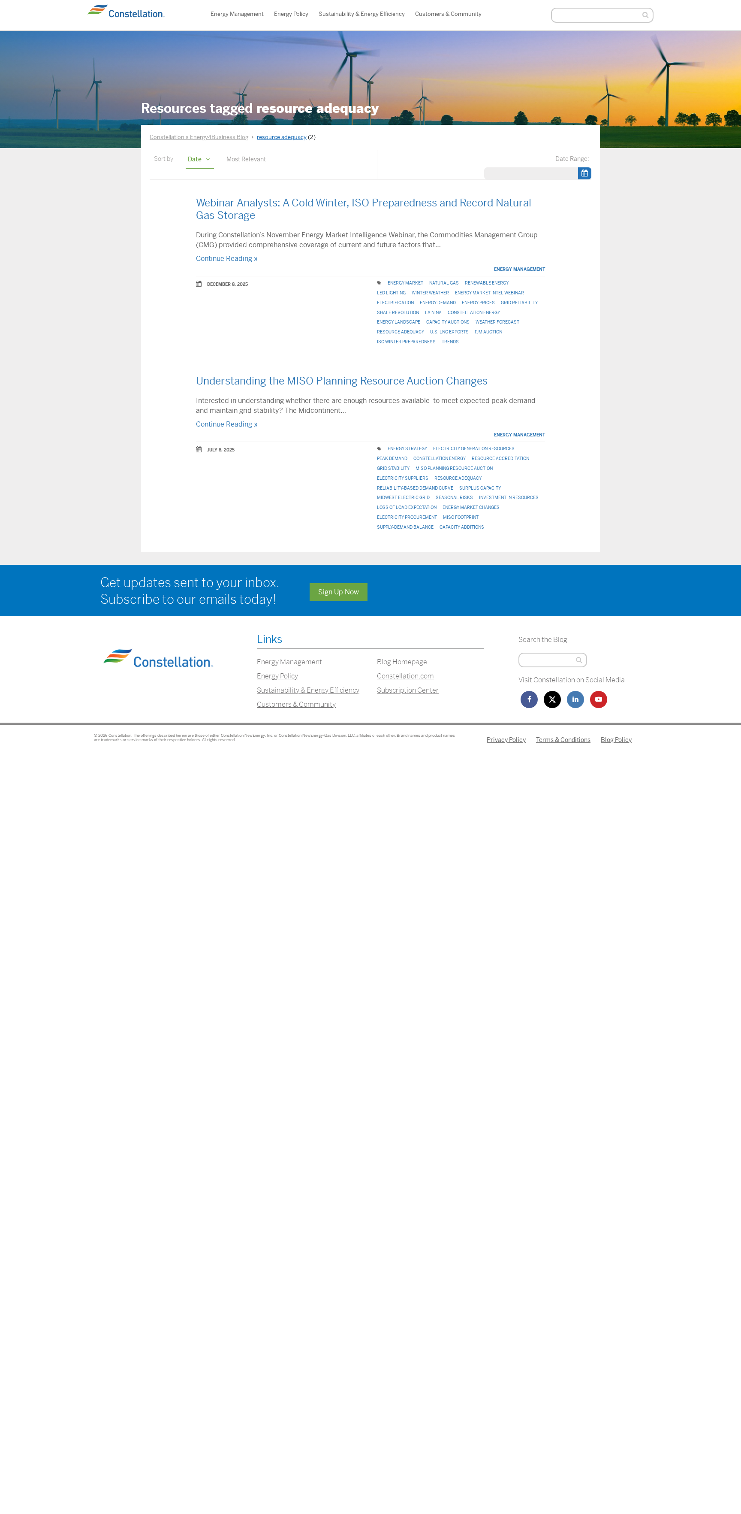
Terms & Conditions (563, 740)
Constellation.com (405, 676)
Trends (450, 342)
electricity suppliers (402, 478)
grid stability (393, 468)
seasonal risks (454, 497)
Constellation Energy (474, 312)
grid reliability (519, 303)
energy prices (478, 303)
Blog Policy (616, 740)
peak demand (392, 458)
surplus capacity (480, 488)
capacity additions (462, 527)
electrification (395, 303)
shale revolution (398, 312)
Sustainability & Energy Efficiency (362, 14)
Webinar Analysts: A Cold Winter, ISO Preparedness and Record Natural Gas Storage (363, 209)
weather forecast (497, 322)
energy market (405, 283)
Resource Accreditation (500, 458)
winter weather (430, 293)
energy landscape (398, 322)
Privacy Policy (506, 740)
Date (195, 159)
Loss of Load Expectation (407, 507)
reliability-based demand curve (415, 488)
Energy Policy (291, 14)
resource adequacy (400, 332)
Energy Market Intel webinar (489, 293)
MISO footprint (461, 517)
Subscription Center (408, 690)
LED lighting (391, 293)
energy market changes (471, 507)
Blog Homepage (402, 661)
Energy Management (237, 14)
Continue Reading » (227, 258)
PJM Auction (488, 332)
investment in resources (509, 497)
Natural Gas (444, 283)
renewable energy (487, 283)
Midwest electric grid (403, 497)
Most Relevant (246, 159)
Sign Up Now (338, 592)
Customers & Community (448, 14)
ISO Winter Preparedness (406, 342)
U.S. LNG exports (449, 332)
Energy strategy (407, 448)
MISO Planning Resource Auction (454, 468)
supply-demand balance (405, 527)
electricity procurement (407, 517)
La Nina (433, 312)
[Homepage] (158, 677)
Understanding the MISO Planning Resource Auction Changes (342, 381)
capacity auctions (448, 322)
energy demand (438, 303)
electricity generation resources (474, 448)
